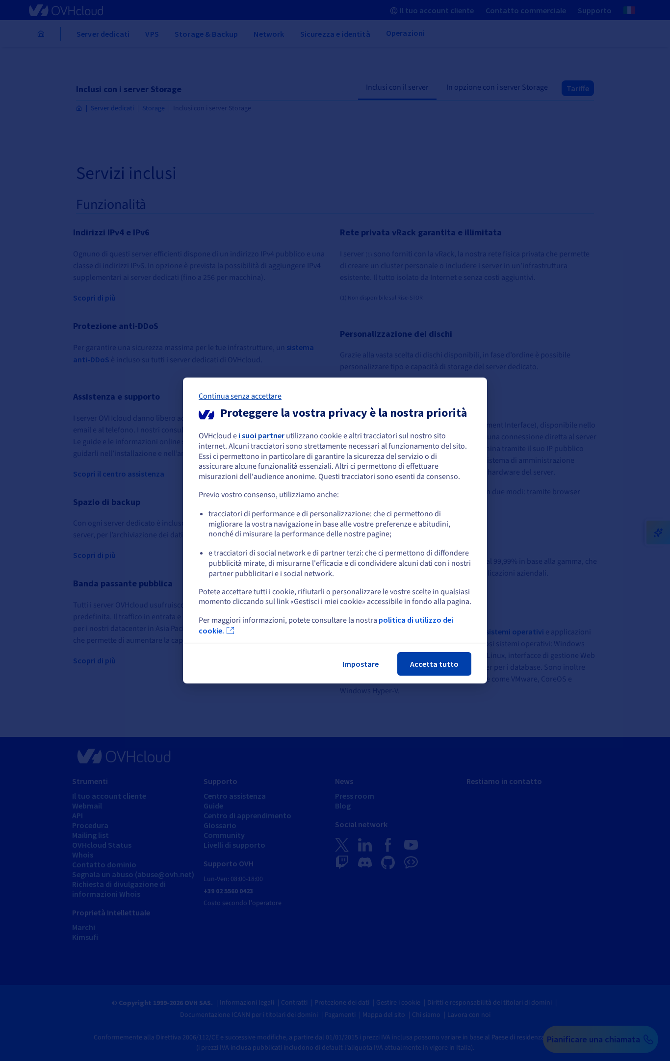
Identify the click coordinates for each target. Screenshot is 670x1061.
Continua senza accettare (240, 396)
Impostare (360, 664)
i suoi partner (261, 435)
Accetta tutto (434, 664)
